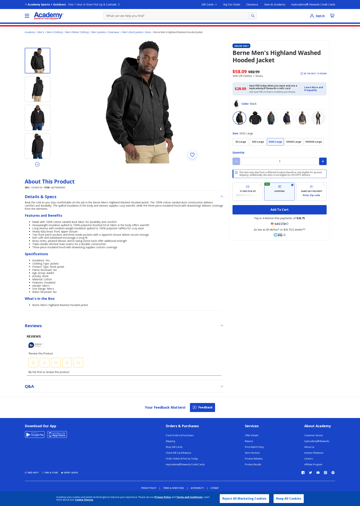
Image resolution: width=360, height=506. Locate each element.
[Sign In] (312, 16)
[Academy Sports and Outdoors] (49, 16)
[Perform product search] (252, 16)
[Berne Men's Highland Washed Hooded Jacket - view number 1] (37, 60)
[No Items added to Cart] (332, 16)
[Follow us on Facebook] (303, 472)
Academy (30, 32)
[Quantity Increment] (323, 161)
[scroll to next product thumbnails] (37, 164)
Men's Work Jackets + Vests (136, 32)
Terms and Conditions (189, 497)
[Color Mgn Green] (318, 118)
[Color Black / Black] (255, 118)
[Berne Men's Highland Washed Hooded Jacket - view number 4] (37, 146)
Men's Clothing (54, 32)
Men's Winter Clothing (76, 32)
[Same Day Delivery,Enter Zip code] (311, 191)
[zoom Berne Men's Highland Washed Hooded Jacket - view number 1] (139, 101)
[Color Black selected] (239, 118)
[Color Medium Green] (271, 118)
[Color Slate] (302, 118)
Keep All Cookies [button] (288, 498)
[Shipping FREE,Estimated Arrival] (280, 191)
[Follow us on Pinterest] (333, 472)
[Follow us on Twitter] (310, 472)
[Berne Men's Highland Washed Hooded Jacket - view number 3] (37, 117)
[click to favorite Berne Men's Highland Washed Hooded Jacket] (192, 155)
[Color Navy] (286, 118)
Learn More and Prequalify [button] (313, 89)
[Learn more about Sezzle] (279, 223)
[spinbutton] (279, 161)
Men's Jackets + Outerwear (105, 32)
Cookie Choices (84, 499)
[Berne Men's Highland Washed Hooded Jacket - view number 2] (37, 89)
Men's (41, 32)
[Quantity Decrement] (236, 161)
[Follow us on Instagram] (325, 472)
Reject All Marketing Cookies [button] (244, 498)
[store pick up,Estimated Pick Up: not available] (248, 191)
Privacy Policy (162, 497)
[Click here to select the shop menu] (27, 16)
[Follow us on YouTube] (318, 472)
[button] (314, 89)
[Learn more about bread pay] (279, 235)
